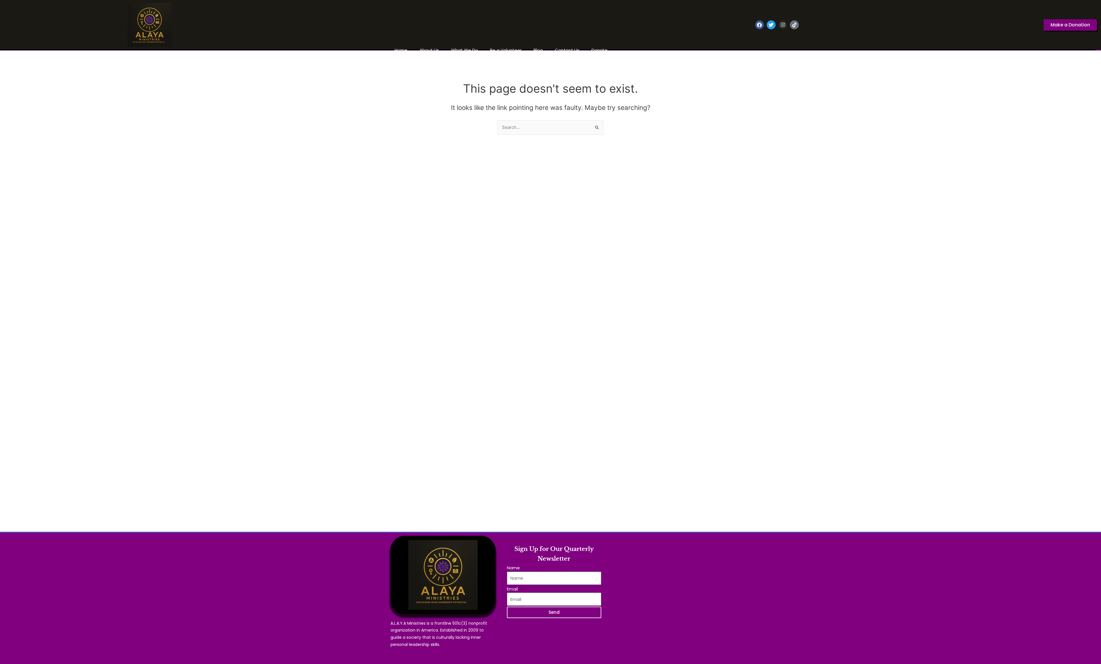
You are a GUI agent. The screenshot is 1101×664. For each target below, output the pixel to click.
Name (513, 568)
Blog (538, 50)
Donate (600, 50)
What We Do (464, 50)
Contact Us (567, 50)
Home (401, 50)
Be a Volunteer (506, 50)
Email (512, 589)
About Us (429, 50)
